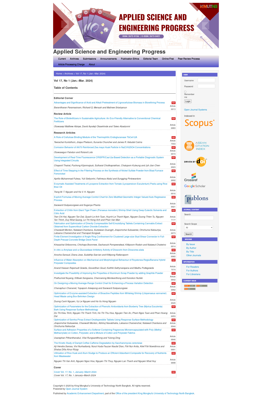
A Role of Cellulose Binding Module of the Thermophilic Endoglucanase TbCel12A (95, 137)
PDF (173, 103)
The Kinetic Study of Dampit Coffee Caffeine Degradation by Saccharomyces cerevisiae (98, 342)
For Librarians (193, 274)
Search (187, 214)
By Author (191, 247)
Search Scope (190, 223)
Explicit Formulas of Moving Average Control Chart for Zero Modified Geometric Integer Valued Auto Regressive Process (110, 198)
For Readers (192, 266)
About (92, 64)
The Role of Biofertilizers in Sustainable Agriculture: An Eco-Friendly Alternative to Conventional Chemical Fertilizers (107, 120)
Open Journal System (76, 388)
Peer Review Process (189, 58)
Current (62, 58)
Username (189, 80)
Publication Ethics (130, 58)
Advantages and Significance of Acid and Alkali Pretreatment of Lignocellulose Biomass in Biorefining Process (109, 102)
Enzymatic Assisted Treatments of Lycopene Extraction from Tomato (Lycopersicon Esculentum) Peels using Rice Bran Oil (110, 185)
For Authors (192, 270)
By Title (190, 251)
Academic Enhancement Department (85, 393)
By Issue (190, 244)
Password (188, 86)
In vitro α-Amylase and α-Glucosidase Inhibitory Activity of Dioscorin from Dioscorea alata (99, 249)
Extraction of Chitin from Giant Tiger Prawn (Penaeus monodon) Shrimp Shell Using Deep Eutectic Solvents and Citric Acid (110, 211)
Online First (168, 58)
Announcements (108, 58)
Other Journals (193, 255)
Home (59, 73)
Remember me (189, 95)
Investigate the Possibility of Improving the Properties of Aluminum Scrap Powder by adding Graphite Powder (108, 273)
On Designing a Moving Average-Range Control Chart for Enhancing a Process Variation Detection (103, 283)
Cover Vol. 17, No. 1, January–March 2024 (75, 371)
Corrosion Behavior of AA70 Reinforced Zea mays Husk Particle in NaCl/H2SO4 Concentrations (102, 147)
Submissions (89, 58)
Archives (74, 58)
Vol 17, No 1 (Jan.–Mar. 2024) (90, 73)
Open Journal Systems (195, 109)
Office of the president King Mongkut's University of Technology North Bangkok (154, 393)
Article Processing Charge (71, 64)
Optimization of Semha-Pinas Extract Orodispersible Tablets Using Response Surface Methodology (103, 319)
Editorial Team (150, 58)
